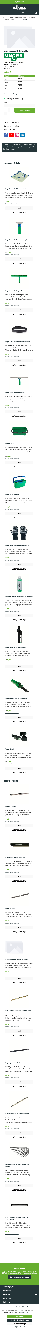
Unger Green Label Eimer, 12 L (14, 494)
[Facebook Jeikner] (6, 135)
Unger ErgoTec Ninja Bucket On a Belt (16, 647)
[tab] (19, 147)
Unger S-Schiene (10, 908)
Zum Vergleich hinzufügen (11, 122)
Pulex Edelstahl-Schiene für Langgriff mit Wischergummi (17, 1218)
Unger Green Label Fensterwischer (15, 393)
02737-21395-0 (20, 1)
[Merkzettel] (27, 12)
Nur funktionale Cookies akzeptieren (20, 1320)
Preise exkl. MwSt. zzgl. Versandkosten (15, 94)
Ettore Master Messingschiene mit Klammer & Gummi (18, 1011)
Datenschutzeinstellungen (19, 1324)
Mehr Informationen (23, 1312)
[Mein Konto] (31, 12)
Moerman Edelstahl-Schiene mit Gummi (17, 959)
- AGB (23, 1327)
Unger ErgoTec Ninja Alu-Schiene (15, 1063)
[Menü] (3, 12)
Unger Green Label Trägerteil (14, 291)
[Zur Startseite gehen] (19, 7)
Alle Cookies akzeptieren (20, 1316)
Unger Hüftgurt (10, 749)
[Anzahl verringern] (6, 110)
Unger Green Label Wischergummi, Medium (18, 342)
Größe (5, 102)
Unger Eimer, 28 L (10, 443)
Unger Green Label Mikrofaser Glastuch (17, 189)
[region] (19, 37)
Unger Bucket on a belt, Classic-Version (17, 698)
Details (19, 1031)
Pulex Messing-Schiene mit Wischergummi (18, 1114)
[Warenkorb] (36, 12)
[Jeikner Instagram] (17, 135)
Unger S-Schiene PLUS (12, 806)
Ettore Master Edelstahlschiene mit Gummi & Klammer (18, 1165)
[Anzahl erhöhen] (12, 110)
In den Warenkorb (25, 110)
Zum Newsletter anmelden (19, 1277)
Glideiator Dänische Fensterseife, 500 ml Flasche (19, 596)
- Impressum (17, 1327)
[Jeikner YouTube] (12, 135)
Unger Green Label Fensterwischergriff (16, 240)
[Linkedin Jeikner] (23, 135)
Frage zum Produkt (9, 129)
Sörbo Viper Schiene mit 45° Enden (15, 857)
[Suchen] (23, 12)
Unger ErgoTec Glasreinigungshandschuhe (17, 545)
